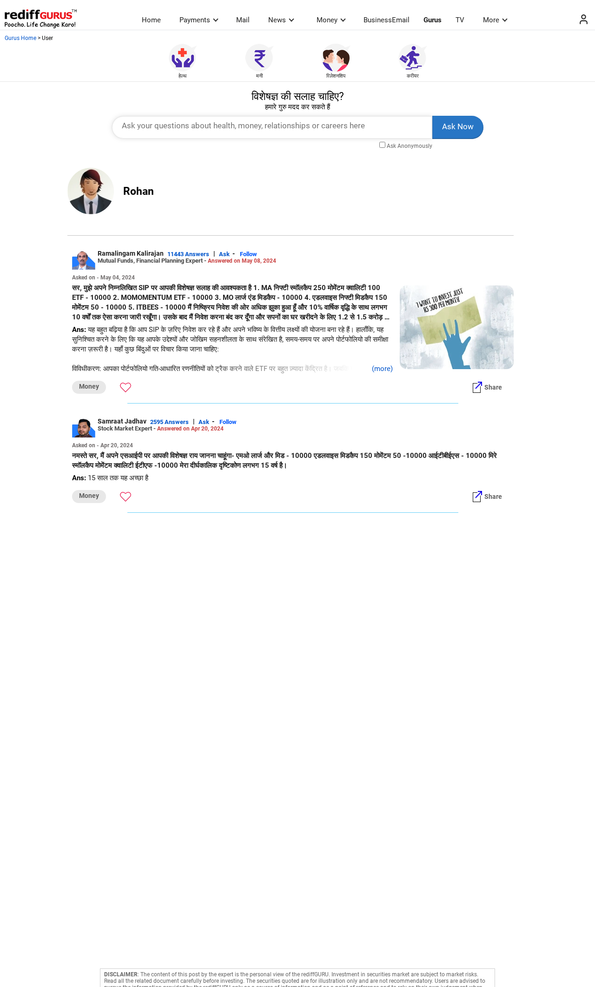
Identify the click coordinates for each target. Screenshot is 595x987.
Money (327, 20)
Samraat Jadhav (122, 421)
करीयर (413, 76)
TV (460, 20)
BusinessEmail (387, 20)
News (277, 20)
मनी (259, 76)
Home (151, 20)
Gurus (432, 20)
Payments (194, 20)
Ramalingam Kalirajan (131, 253)
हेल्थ (182, 76)
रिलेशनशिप (335, 76)
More (491, 20)
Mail (243, 20)
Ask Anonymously (409, 146)
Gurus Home (20, 38)
